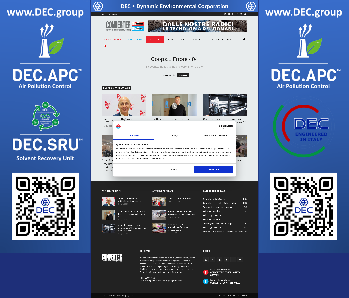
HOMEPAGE (183, 75)
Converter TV (155, 39)
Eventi (183, 39)
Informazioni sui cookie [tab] (215, 135)
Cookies (222, 295)
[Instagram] (225, 14)
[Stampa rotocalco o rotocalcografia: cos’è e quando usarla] (159, 228)
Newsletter (198, 39)
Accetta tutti (213, 169)
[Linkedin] (233, 14)
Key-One (130, 295)
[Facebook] (237, 14)
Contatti (244, 295)
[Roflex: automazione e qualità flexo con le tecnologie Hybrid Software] (174, 105)
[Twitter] (241, 14)
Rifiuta (174, 169)
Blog (229, 39)
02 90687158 (149, 277)
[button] (244, 39)
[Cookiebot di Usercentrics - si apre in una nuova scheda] (221, 127)
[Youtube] (245, 14)
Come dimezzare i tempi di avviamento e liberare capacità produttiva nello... (132, 228)
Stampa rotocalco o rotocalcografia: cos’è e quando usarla (179, 227)
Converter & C (134, 39)
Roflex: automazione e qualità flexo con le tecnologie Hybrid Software (131, 214)
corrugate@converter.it (173, 280)
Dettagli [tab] (174, 135)
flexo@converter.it (153, 280)
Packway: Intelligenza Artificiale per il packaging (120, 120)
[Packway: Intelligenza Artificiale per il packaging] (124, 105)
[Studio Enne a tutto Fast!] (159, 201)
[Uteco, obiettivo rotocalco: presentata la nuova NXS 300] (159, 215)
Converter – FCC (112, 39)
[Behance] (229, 14)
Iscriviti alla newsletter (225, 272)
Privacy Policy (233, 295)
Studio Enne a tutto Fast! (180, 198)
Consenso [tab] (134, 135)
